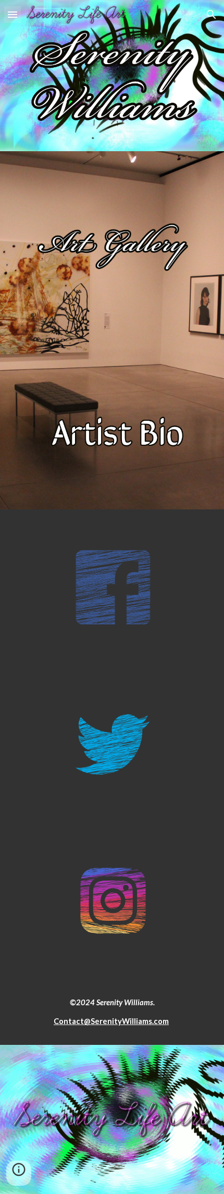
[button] (12, 14)
